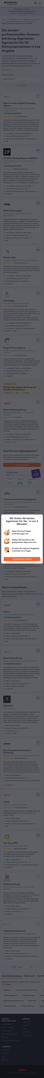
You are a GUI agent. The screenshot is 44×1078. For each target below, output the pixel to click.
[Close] (40, 516)
